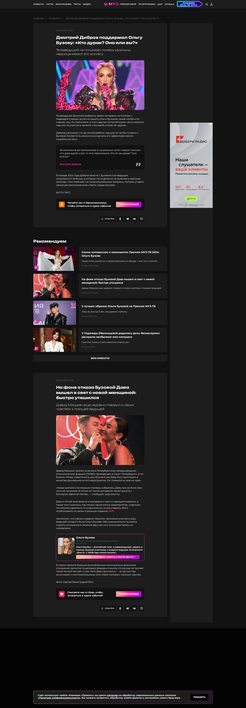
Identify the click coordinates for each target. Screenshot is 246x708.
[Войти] (211, 4)
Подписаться (129, 204)
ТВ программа (146, 4)
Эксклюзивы (63, 4)
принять (199, 697)
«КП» (111, 511)
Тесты (77, 4)
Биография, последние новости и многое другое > (107, 557)
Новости (38, 4)
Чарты (49, 4)
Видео (87, 4)
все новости (100, 358)
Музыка (169, 4)
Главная (38, 18)
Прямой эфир (128, 4)
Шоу (160, 4)
